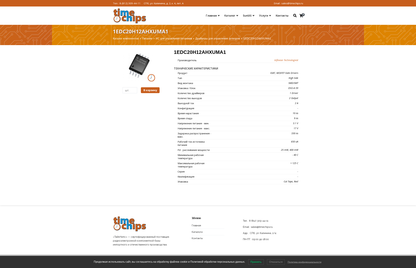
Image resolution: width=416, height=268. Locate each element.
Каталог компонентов (126, 38)
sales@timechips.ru (262, 226)
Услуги (263, 15)
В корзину (150, 90)
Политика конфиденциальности (304, 262)
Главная (211, 15)
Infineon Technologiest (286, 60)
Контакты (282, 15)
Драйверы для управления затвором (217, 38)
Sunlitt (247, 15)
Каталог (229, 15)
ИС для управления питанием (174, 38)
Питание (147, 38)
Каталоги (197, 232)
